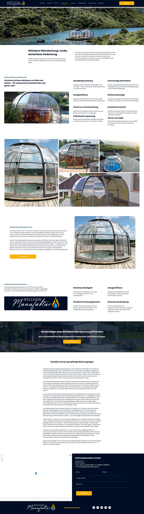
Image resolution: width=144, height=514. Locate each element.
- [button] (2, 457)
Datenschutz (76, 507)
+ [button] (2, 455)
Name (78, 472)
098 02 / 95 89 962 (85, 465)
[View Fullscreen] (2, 460)
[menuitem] (42, 3)
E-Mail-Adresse (80, 478)
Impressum (67, 507)
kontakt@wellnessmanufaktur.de (89, 467)
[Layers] (70, 455)
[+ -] (36, 475)
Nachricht (79, 484)
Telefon (104, 472)
